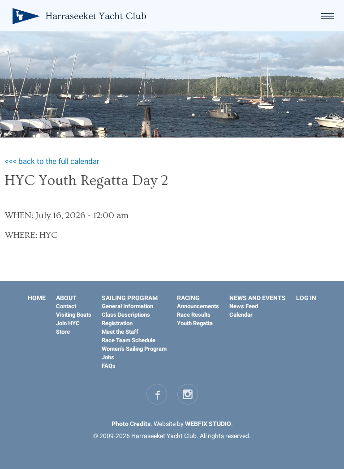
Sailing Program (130, 297)
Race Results (194, 314)
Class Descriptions (126, 314)
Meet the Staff (120, 331)
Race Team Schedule (128, 340)
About (66, 297)
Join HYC (68, 323)
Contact (66, 306)
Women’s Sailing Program (134, 348)
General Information (127, 306)
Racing (188, 297)
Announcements (198, 306)
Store (63, 331)
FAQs (109, 365)
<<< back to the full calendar (51, 161)
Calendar (241, 314)
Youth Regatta (195, 323)
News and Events (257, 297)
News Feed (243, 306)
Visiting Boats (73, 314)
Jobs (108, 357)
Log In (306, 297)
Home (37, 297)
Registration (117, 323)
